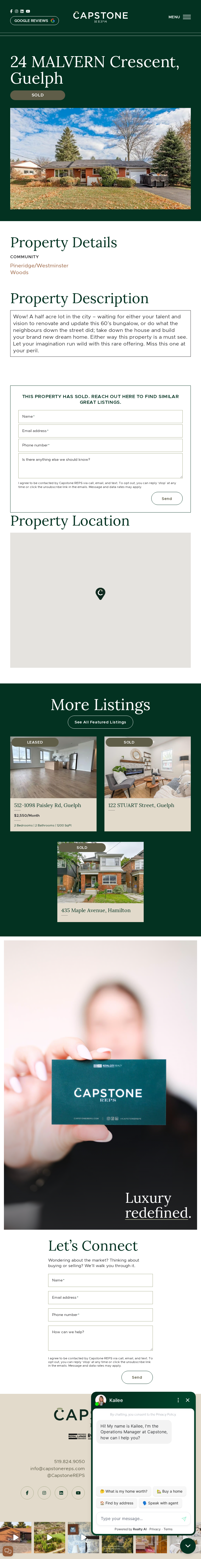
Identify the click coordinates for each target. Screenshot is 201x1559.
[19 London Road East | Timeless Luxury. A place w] (151, 1537)
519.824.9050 (69, 1461)
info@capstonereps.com (57, 1468)
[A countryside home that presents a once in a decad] (83, 1537)
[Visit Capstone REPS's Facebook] (11, 11)
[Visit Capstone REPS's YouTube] (28, 11)
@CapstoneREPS (66, 1475)
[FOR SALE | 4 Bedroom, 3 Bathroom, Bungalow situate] (15, 1537)
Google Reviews (31, 20)
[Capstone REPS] (100, 16)
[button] (180, 17)
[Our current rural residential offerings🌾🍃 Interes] (117, 1537)
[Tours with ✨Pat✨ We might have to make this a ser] (185, 1537)
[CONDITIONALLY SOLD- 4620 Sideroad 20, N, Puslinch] (49, 1537)
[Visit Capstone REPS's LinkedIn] (22, 11)
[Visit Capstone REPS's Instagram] (16, 11)
